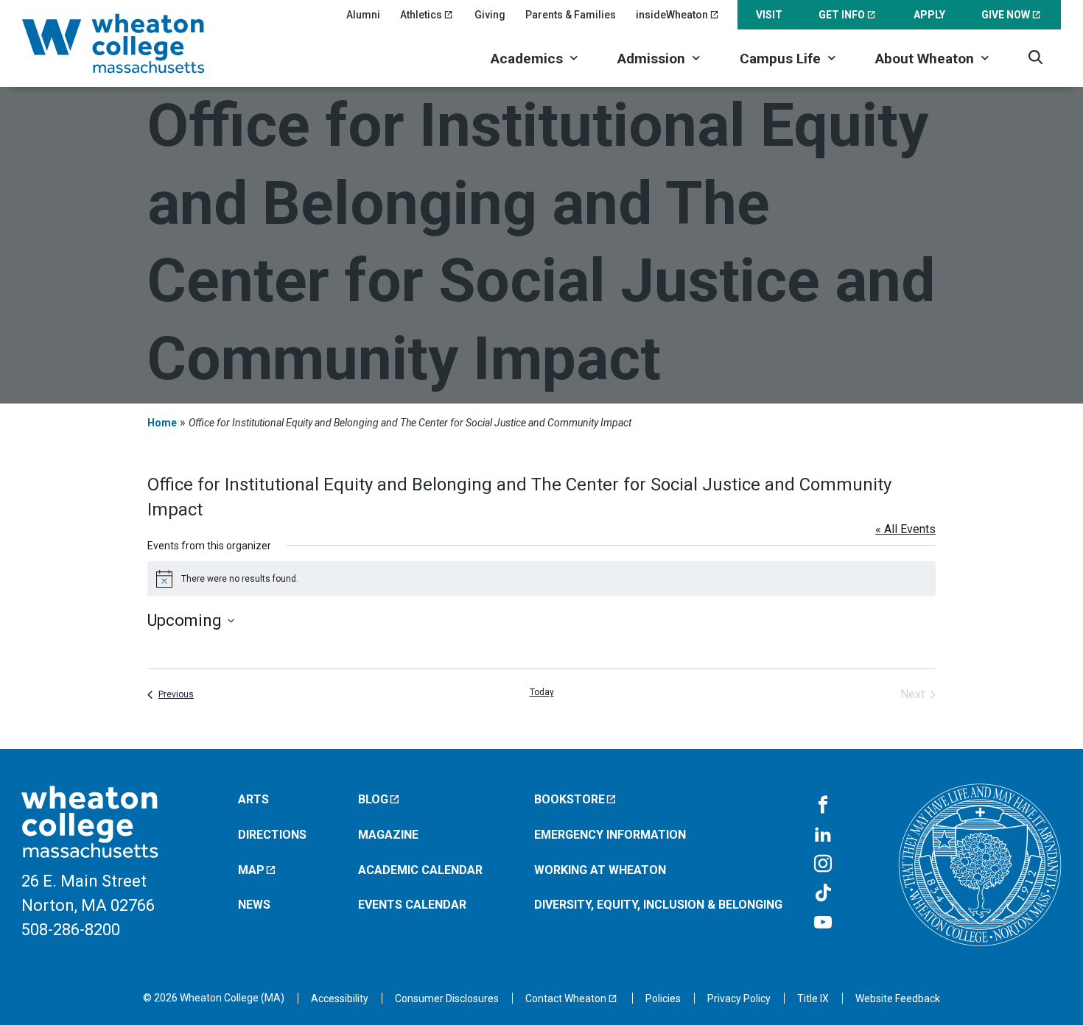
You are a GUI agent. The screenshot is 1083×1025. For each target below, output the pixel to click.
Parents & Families (570, 15)
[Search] (1035, 57)
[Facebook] (823, 805)
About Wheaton (924, 58)
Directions (272, 835)
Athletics (421, 15)
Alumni (363, 15)
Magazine (388, 835)
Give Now (1005, 15)
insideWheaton (672, 15)
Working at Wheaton (600, 870)
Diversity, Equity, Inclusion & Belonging (658, 905)
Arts (253, 799)
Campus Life (780, 58)
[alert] (541, 578)
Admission (651, 58)
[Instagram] (823, 864)
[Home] (132, 43)
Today (542, 692)
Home (162, 423)
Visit (769, 15)
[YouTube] (823, 923)
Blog (373, 799)
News (254, 905)
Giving (489, 15)
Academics (527, 58)
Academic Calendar (420, 870)
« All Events (905, 529)
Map (251, 870)
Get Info (842, 15)
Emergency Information (610, 835)
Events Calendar (412, 905)
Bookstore (569, 799)
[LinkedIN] (823, 835)
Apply (929, 15)
